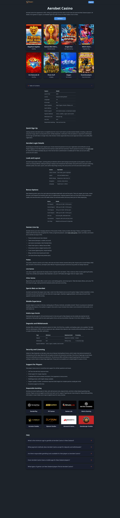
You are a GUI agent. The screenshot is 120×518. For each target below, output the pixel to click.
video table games (72, 233)
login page (90, 149)
